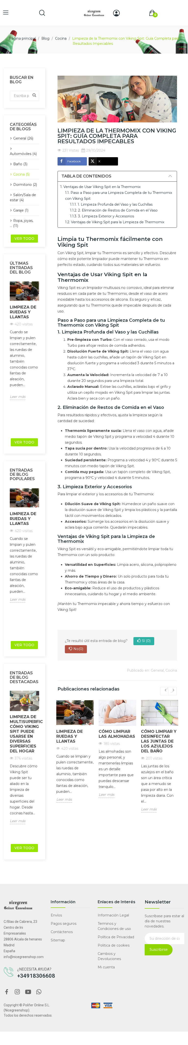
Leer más (17, 396)
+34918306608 (36, 976)
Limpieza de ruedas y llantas (23, 312)
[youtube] (28, 992)
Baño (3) (20, 164)
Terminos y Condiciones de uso (114, 926)
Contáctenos (62, 932)
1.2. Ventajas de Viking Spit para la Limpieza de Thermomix (114, 222)
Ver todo (24, 238)
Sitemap (58, 940)
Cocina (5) (21, 174)
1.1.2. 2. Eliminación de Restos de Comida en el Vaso (114, 210)
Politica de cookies (113, 945)
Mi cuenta (106, 967)
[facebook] (7, 992)
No (78, 649)
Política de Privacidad (116, 937)
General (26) (23, 138)
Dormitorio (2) (25, 184)
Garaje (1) (20, 210)
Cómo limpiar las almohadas (117, 734)
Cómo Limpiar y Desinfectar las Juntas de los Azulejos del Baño (158, 741)
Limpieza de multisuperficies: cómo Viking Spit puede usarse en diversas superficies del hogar (24, 733)
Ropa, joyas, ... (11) (21, 223)
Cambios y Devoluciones (109, 956)
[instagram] (17, 992)
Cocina (171, 670)
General (157, 670)
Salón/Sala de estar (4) (23, 197)
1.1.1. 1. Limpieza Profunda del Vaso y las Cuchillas (111, 204)
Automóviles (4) (23, 154)
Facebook (74, 161)
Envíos (56, 915)
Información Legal (113, 915)
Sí (146, 641)
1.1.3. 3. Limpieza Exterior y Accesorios (102, 216)
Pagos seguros (63, 923)
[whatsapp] (39, 992)
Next (40, 358)
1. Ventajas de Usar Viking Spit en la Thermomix (100, 187)
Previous (8, 358)
